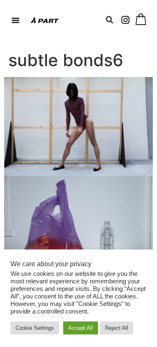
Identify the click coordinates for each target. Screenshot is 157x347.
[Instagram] (125, 20)
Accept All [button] (80, 328)
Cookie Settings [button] (34, 328)
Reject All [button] (116, 328)
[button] (15, 20)
